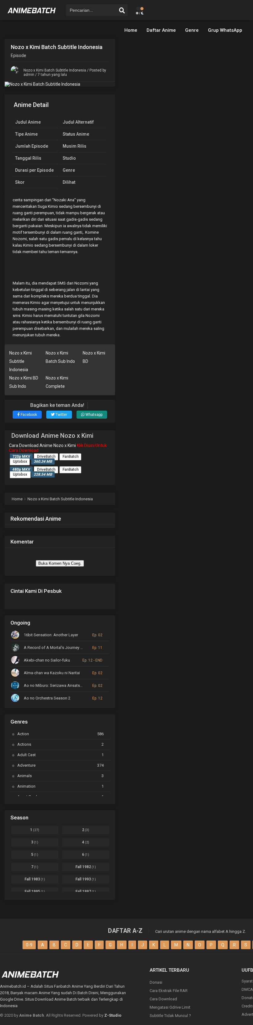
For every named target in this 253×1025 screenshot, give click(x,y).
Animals (60, 775)
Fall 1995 (35, 891)
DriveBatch (46, 456)
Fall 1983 (35, 879)
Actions (60, 744)
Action (60, 734)
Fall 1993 (86, 879)
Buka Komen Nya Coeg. (59, 563)
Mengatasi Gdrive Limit (170, 1007)
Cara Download (163, 999)
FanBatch (71, 456)
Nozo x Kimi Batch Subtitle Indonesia (54, 70)
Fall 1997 (86, 891)
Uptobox (20, 461)
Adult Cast (60, 754)
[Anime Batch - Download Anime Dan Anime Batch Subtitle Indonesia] (31, 15)
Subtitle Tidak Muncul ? (170, 1015)
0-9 (29, 944)
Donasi (156, 982)
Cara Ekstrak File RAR (169, 990)
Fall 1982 (86, 867)
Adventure (60, 765)
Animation (60, 786)
